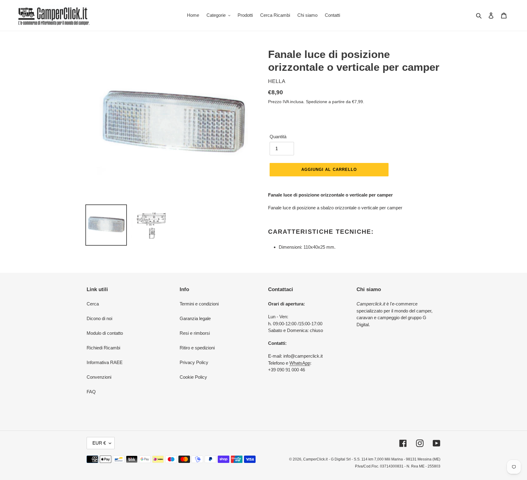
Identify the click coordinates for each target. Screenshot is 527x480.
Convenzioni (99, 377)
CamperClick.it (315, 459)
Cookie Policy (193, 377)
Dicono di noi (99, 318)
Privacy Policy (194, 362)
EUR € (99, 443)
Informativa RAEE (105, 362)
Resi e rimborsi (195, 333)
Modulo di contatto (105, 333)
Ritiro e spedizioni (197, 347)
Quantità (278, 136)
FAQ (91, 391)
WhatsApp (299, 363)
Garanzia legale (195, 318)
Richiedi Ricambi (103, 347)
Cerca (93, 303)
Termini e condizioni (199, 303)
